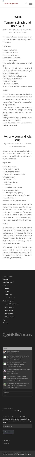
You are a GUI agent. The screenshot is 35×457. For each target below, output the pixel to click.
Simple (16, 146)
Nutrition (7, 288)
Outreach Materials (10, 317)
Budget (16, 29)
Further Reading (9, 313)
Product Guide (8, 294)
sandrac (23, 146)
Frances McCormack (21, 32)
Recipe (10, 32)
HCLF (20, 29)
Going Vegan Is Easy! (8, 282)
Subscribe (8, 432)
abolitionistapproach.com (20, 411)
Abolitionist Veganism (8, 301)
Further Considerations (11, 298)
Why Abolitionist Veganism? (12, 304)
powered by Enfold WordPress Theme (22, 454)
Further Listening (9, 310)
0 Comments (15, 143)
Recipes (7, 291)
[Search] (25, 3)
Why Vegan (5, 279)
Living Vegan (6, 285)
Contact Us (6, 443)
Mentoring (5, 322)
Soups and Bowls (27, 29)
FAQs (4, 320)
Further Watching (9, 307)
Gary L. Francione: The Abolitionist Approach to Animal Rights (17, 335)
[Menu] (29, 3)
